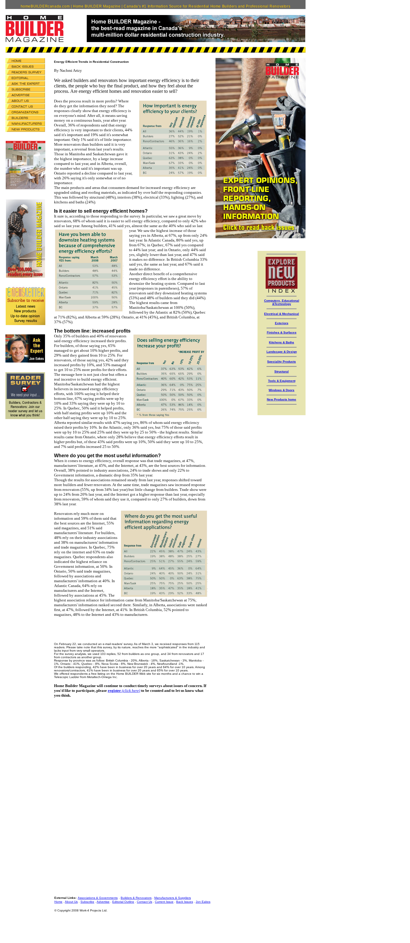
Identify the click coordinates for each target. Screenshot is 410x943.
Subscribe (87, 901)
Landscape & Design (282, 351)
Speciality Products (281, 361)
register (115, 690)
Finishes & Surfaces (282, 332)
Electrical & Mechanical (281, 313)
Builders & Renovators (136, 897)
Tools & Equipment (281, 380)
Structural (281, 371)
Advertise (103, 901)
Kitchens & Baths (281, 342)
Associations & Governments (98, 897)
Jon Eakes (203, 901)
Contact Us (144, 901)
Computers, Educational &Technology (281, 302)
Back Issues (184, 901)
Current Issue (164, 901)
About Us (71, 901)
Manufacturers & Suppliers (172, 897)
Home (58, 901)
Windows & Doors (281, 390)
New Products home (281, 399)
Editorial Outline (123, 901)
